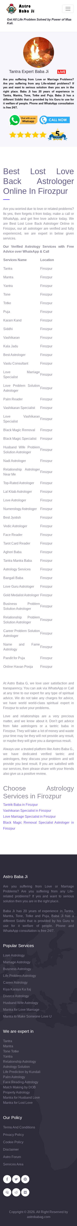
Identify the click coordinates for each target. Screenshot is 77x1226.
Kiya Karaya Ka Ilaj (17, 989)
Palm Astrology (14, 1077)
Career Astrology (15, 982)
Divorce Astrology (16, 996)
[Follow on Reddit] (16, 1192)
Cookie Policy (13, 1142)
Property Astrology (16, 1092)
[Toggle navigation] (68, 9)
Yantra (8, 1056)
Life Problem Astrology (19, 975)
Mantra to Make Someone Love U (27, 1016)
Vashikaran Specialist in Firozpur (27, 810)
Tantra (7, 1041)
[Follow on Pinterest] (25, 1179)
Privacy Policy (13, 1134)
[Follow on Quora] (7, 1192)
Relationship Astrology (19, 1061)
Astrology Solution (16, 1066)
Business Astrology (17, 969)
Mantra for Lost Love (18, 1102)
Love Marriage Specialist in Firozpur (29, 816)
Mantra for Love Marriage (21, 1009)
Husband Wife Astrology (20, 1003)
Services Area (13, 1164)
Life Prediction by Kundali (21, 1072)
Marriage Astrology (16, 962)
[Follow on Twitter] (16, 1179)
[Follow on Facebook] (7, 1179)
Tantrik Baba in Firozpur (20, 804)
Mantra (8, 1046)
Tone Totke (11, 1051)
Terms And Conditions (19, 1127)
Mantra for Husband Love (21, 1097)
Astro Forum (12, 1157)
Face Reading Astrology (20, 1082)
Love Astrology (14, 955)
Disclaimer (11, 1149)
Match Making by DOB (19, 1087)
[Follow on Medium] (25, 1192)
